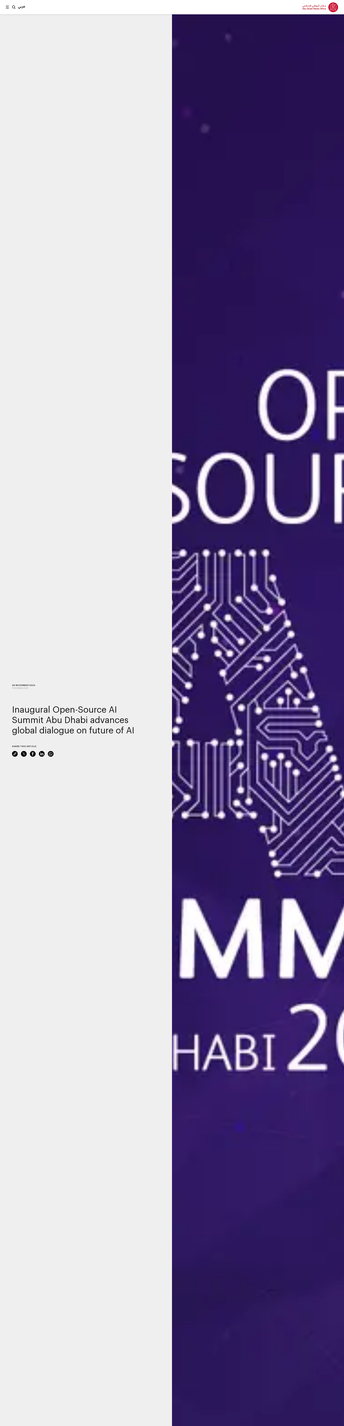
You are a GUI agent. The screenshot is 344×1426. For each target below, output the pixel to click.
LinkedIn (42, 754)
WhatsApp (51, 754)
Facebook (33, 754)
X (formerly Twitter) (24, 754)
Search (14, 7)
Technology (20, 688)
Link (15, 754)
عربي (21, 6)
